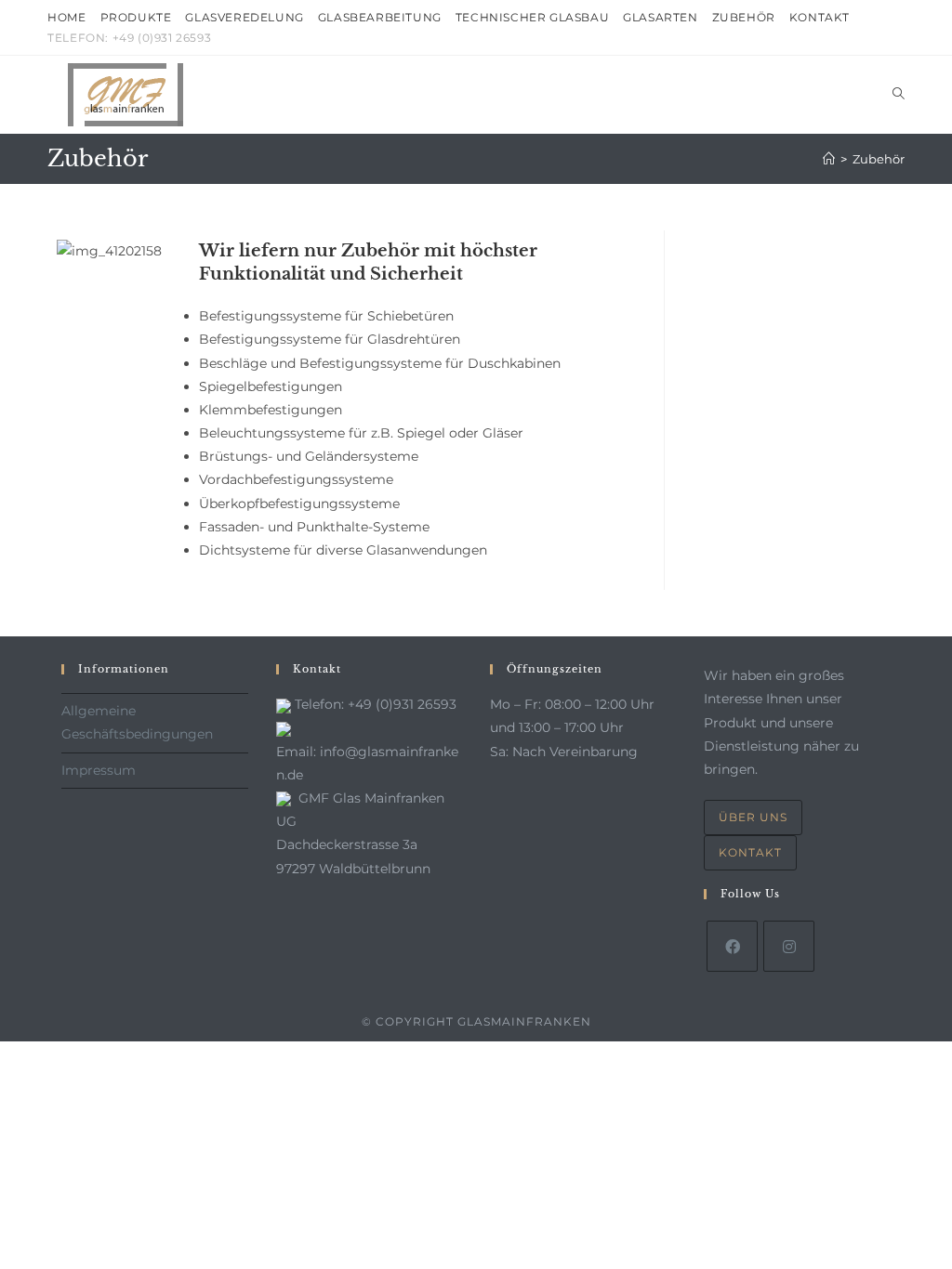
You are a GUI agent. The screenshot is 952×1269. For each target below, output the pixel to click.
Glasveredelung (244, 17)
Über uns (753, 817)
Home (66, 17)
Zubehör (743, 17)
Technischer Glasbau (532, 17)
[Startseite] (829, 158)
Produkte (136, 17)
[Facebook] (732, 946)
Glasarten (660, 17)
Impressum (98, 770)
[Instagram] (788, 946)
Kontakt (819, 17)
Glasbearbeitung (380, 17)
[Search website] (899, 95)
